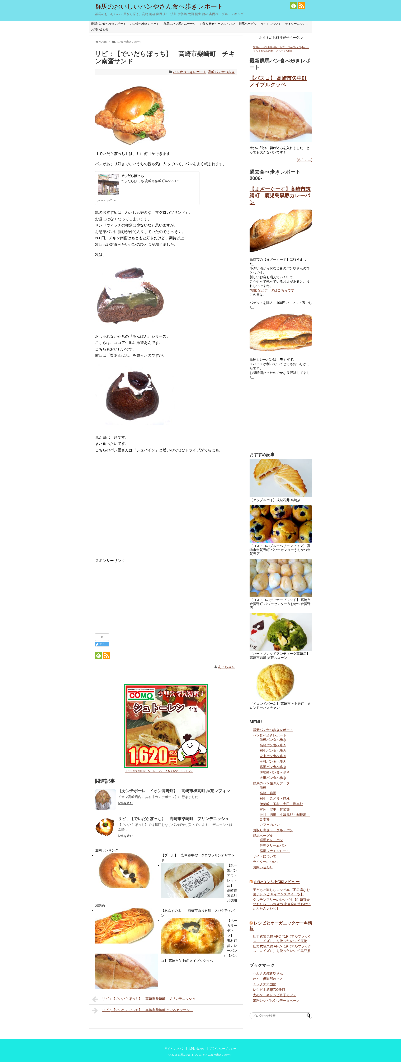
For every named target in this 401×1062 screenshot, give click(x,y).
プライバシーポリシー (222, 1048)
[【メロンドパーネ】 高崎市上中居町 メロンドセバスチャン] (281, 682)
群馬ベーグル (247, 23)
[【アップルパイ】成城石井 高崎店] (281, 478)
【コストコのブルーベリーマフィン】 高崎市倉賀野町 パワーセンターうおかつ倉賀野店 (280, 550)
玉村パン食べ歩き (273, 761)
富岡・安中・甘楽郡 (275, 809)
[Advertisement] (166, 508)
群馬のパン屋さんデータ (180, 23)
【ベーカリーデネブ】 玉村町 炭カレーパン (233, 936)
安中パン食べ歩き (273, 756)
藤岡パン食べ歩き (273, 767)
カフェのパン (270, 824)
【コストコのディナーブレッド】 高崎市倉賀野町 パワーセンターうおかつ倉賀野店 (280, 604)
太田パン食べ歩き (273, 778)
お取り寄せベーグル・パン (217, 23)
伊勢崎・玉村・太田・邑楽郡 (281, 804)
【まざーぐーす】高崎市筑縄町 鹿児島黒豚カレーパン (280, 195)
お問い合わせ (100, 29)
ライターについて (296, 23)
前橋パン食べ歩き (273, 739)
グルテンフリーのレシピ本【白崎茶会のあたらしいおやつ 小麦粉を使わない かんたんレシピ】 (282, 904)
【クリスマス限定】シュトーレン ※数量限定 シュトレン (159, 771)
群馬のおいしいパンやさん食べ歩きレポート (159, 6)
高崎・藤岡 (268, 793)
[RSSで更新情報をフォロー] (301, 5)
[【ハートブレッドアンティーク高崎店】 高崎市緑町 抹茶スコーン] (281, 632)
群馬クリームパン (273, 845)
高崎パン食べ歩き (221, 72)
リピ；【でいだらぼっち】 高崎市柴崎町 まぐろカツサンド (147, 1010)
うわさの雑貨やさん (268, 973)
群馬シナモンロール (275, 851)
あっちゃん (226, 667)
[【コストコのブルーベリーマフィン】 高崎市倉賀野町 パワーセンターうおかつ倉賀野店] (281, 524)
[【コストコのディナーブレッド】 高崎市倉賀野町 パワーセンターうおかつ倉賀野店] (281, 578)
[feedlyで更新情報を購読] (293, 5)
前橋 (263, 787)
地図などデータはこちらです (272, 290)
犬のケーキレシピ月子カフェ (274, 995)
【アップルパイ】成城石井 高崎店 (275, 500)
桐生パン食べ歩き (273, 750)
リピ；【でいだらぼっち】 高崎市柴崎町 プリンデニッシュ (148, 998)
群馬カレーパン (271, 840)
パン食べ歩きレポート (144, 23)
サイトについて (271, 23)
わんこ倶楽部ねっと (268, 979)
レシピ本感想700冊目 (269, 989)
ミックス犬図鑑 (264, 984)
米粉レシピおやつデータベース (276, 1000)
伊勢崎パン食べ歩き (275, 772)
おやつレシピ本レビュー (277, 881)
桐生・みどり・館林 (275, 798)
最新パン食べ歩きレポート (108, 23)
